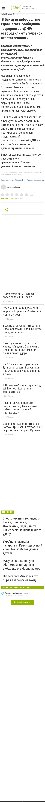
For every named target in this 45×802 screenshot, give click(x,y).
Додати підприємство (22, 602)
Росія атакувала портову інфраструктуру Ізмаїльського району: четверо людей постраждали (21, 407)
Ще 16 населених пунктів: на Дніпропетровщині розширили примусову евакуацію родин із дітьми (21, 369)
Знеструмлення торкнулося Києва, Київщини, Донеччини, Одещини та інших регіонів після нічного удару (21, 348)
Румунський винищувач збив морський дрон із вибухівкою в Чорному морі (22, 311)
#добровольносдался (35, 180)
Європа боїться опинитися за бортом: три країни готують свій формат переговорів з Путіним (22, 427)
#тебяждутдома (7, 180)
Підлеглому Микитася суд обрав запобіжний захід (18, 295)
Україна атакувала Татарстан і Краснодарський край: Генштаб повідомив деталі (22, 329)
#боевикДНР (20, 180)
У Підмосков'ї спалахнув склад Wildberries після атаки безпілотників (22, 388)
